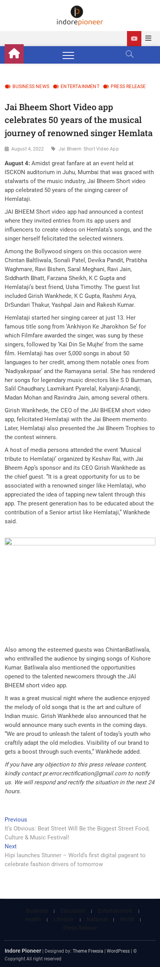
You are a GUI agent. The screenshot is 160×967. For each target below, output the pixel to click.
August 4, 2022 (27, 149)
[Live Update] (134, 38)
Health (33, 919)
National (97, 919)
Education (73, 911)
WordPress (118, 951)
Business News (30, 86)
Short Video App (101, 149)
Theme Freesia (88, 951)
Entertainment (80, 86)
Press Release (128, 86)
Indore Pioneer (23, 951)
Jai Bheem (70, 149)
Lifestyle (64, 919)
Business (37, 911)
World (127, 919)
